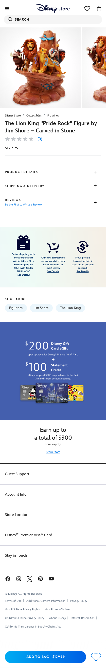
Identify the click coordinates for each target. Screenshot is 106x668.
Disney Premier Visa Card (28, 535)
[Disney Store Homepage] (53, 8)
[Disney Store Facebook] (7, 578)
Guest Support (17, 474)
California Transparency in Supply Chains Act (33, 627)
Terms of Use (13, 601)
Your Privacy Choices (57, 609)
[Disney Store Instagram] (19, 578)
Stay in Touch (16, 555)
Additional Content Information (45, 601)
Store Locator (16, 515)
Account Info (16, 494)
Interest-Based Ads (82, 618)
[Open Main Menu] (7, 9)
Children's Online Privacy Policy (24, 618)
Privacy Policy (78, 601)
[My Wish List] (87, 9)
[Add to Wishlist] (96, 657)
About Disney (57, 618)
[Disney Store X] (30, 578)
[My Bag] (99, 9)
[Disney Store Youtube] (51, 578)
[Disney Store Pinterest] (40, 578)
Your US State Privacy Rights (22, 609)
